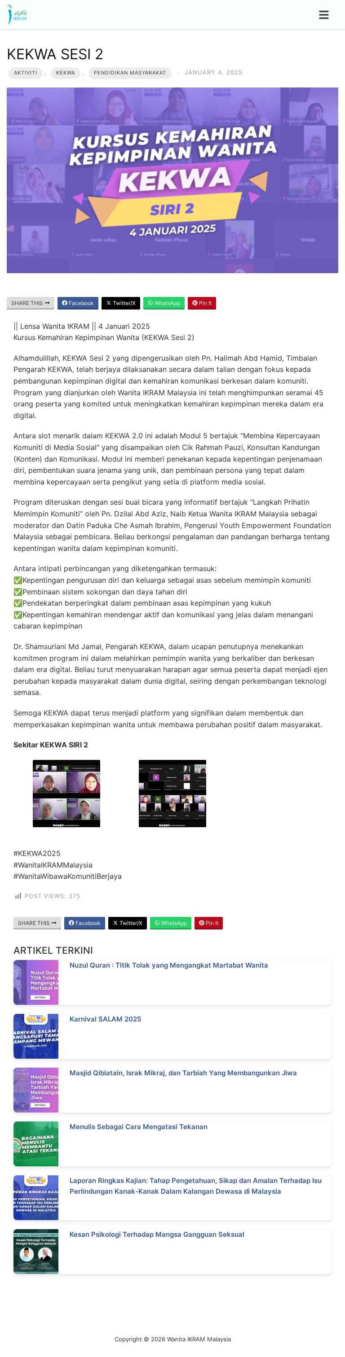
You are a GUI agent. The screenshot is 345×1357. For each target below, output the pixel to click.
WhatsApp (166, 303)
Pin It (205, 303)
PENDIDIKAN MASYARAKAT (130, 73)
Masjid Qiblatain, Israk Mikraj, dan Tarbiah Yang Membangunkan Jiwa (183, 1073)
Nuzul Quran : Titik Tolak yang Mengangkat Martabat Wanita (169, 965)
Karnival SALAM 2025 (105, 1019)
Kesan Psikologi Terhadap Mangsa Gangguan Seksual (157, 1234)
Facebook (80, 303)
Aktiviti (25, 73)
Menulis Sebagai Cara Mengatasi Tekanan (139, 1126)
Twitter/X (123, 303)
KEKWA (65, 73)
